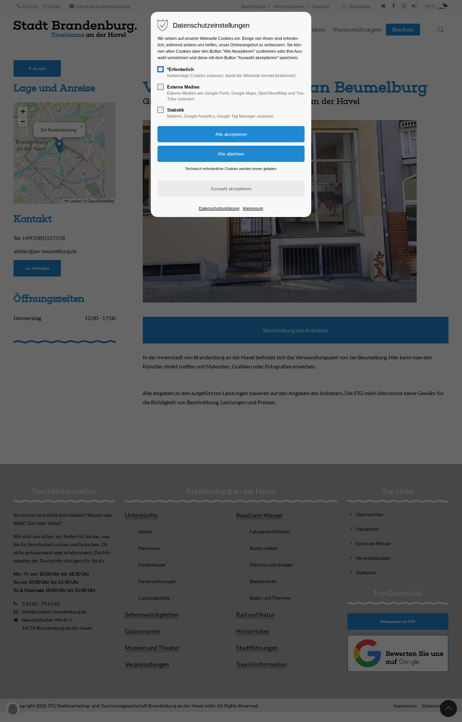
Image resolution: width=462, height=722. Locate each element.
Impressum (253, 208)
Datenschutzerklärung (219, 208)
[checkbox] (161, 69)
